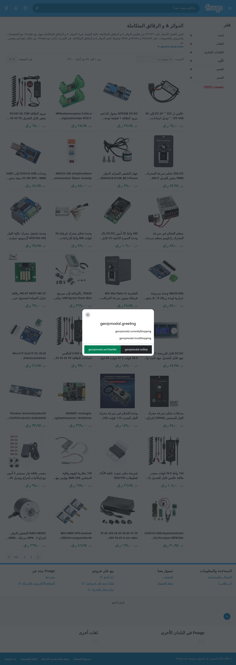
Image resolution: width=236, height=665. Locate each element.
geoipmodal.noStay (136, 349)
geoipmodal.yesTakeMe (102, 349)
